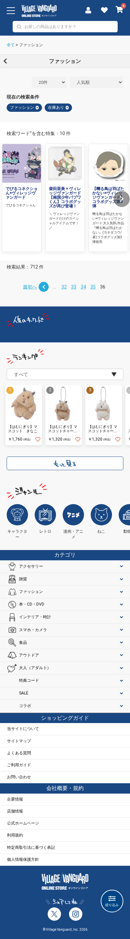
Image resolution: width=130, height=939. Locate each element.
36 (102, 286)
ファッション (31, 45)
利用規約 (15, 835)
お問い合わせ (19, 777)
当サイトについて (23, 728)
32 (64, 286)
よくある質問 (19, 753)
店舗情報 (15, 811)
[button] (121, 199)
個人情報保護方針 (23, 859)
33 (73, 286)
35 (93, 286)
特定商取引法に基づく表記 (31, 847)
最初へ (30, 286)
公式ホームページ (23, 823)
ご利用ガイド (19, 765)
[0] (119, 10)
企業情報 (15, 799)
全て (11, 45)
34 (83, 286)
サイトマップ (19, 741)
